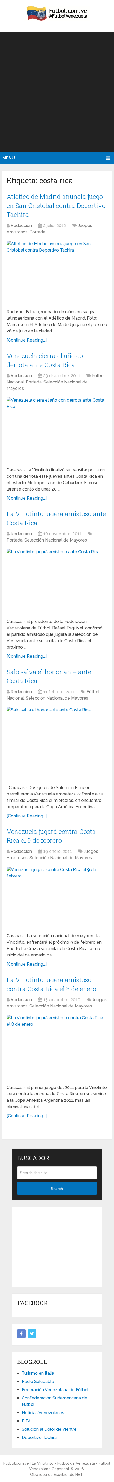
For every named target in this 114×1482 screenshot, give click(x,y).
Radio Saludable (38, 1381)
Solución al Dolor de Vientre (49, 1429)
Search (57, 1188)
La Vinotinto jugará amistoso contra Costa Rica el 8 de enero (51, 984)
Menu (8, 157)
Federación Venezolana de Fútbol (55, 1389)
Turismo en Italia (38, 1373)
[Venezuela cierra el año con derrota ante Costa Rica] (57, 430)
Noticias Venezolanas (43, 1412)
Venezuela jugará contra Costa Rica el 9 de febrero (51, 836)
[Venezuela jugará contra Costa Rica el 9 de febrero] (57, 898)
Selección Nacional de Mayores (55, 540)
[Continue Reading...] (27, 340)
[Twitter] (32, 1333)
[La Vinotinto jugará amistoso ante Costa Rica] (57, 581)
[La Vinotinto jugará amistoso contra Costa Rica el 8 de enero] (57, 1047)
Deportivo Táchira (39, 1437)
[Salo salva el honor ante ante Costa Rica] (57, 744)
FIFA (26, 1421)
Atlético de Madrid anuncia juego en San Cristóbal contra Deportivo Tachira (56, 205)
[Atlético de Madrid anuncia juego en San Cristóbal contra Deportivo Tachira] (57, 273)
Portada (37, 231)
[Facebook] (21, 1333)
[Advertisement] (57, 92)
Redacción (21, 225)
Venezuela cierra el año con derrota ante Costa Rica (47, 360)
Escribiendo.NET (68, 1474)
